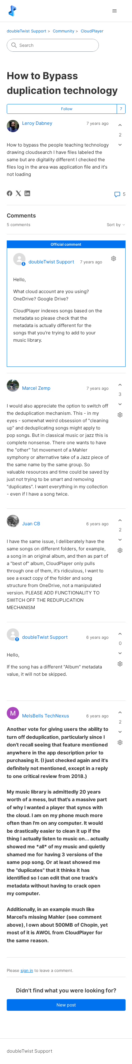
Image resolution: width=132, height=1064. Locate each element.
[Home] (12, 11)
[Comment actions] (113, 258)
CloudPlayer (92, 30)
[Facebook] (9, 193)
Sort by (114, 224)
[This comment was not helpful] (120, 404)
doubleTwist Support (26, 30)
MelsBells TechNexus (45, 716)
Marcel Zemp (36, 388)
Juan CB (31, 523)
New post (66, 1004)
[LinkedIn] (27, 193)
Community (63, 30)
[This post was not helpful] (120, 144)
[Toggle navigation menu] (115, 11)
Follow (66, 108)
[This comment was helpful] (120, 384)
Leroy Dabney (37, 123)
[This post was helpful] (120, 125)
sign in (27, 970)
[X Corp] (18, 193)
